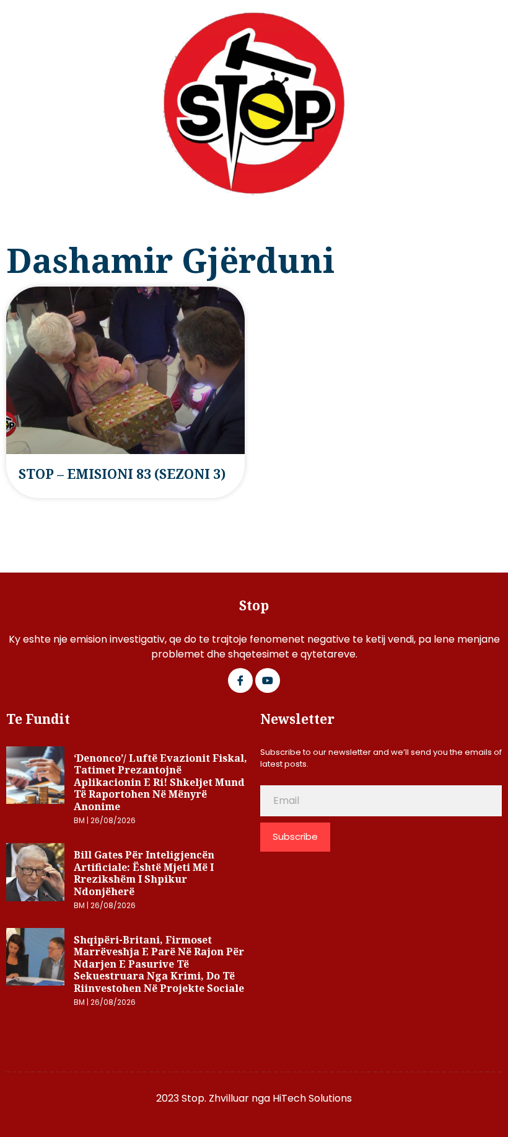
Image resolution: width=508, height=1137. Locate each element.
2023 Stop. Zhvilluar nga (214, 1098)
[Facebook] (240, 680)
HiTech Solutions (312, 1098)
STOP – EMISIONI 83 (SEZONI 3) (122, 474)
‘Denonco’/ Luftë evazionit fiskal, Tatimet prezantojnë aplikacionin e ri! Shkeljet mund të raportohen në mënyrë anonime (160, 782)
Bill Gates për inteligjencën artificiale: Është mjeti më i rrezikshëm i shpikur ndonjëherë (144, 873)
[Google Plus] (267, 680)
